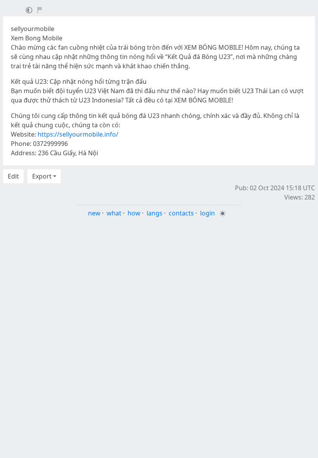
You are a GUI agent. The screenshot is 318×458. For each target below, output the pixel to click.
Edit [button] (13, 176)
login (207, 213)
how (134, 213)
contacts (181, 213)
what (114, 213)
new (94, 213)
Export (42, 176)
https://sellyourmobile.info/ (78, 134)
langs (154, 213)
